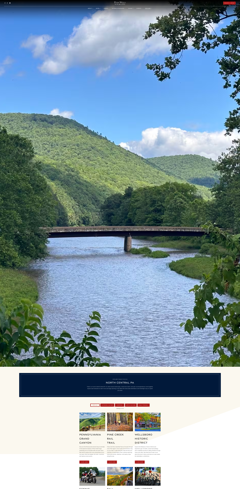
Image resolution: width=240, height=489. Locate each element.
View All (95, 405)
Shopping (119, 405)
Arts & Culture (130, 405)
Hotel (98, 8)
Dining (130, 8)
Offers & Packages (118, 8)
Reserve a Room (229, 3)
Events (139, 8)
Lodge (106, 8)
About (90, 8)
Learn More (84, 462)
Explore (148, 8)
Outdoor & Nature (107, 405)
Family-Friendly (143, 405)
